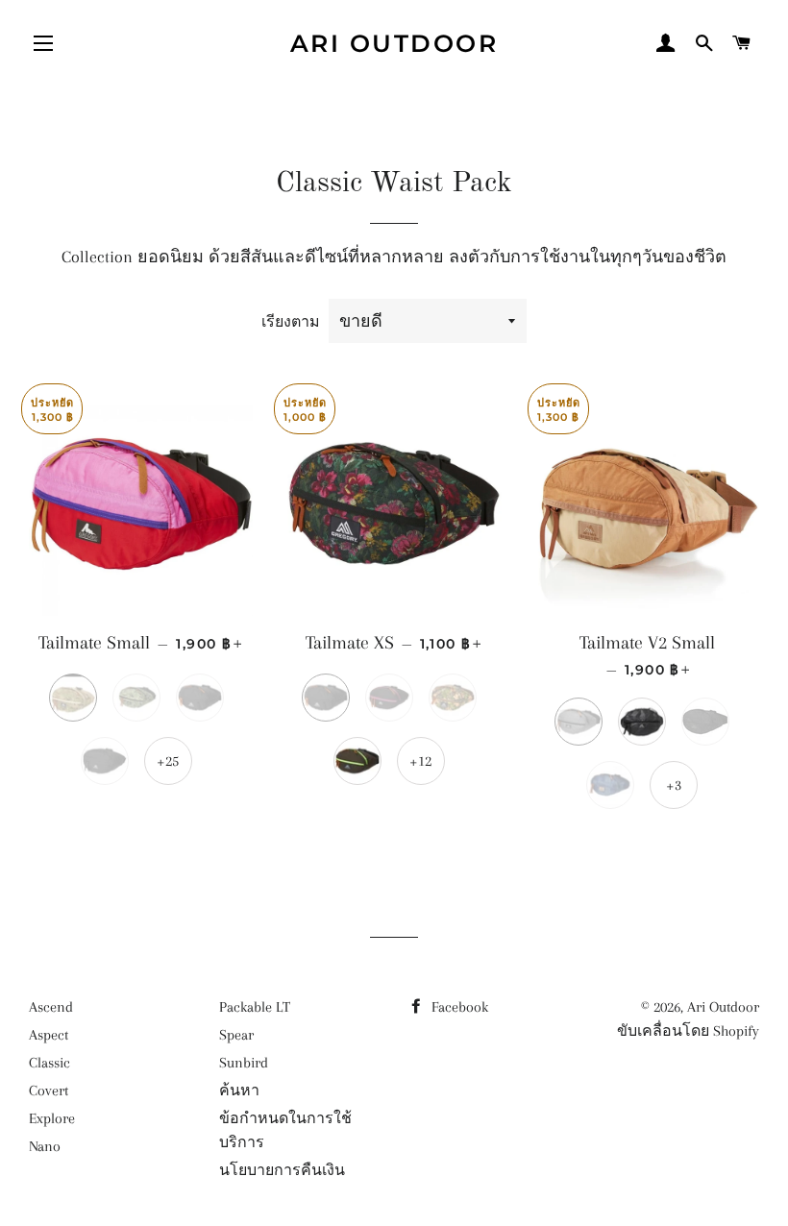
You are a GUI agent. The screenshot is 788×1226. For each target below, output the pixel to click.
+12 (420, 761)
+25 (168, 761)
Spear (236, 1034)
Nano (45, 1146)
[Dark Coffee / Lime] (357, 761)
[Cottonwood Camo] (453, 698)
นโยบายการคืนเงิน (282, 1170)
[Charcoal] (578, 722)
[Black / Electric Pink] (389, 698)
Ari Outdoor (394, 43)
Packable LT (254, 1007)
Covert (48, 1090)
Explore (52, 1118)
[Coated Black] (642, 722)
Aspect (48, 1034)
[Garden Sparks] (705, 722)
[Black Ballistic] (105, 761)
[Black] (200, 698)
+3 (673, 785)
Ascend (51, 1007)
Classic (49, 1062)
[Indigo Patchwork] (610, 785)
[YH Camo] (136, 698)
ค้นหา (239, 1090)
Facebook (458, 1007)
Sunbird (243, 1062)
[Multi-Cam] (73, 698)
